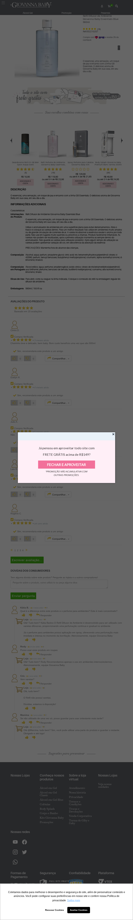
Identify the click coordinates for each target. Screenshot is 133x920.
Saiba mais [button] (73, 900)
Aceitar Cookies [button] (78, 910)
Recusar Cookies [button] (54, 910)
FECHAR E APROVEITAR (66, 464)
